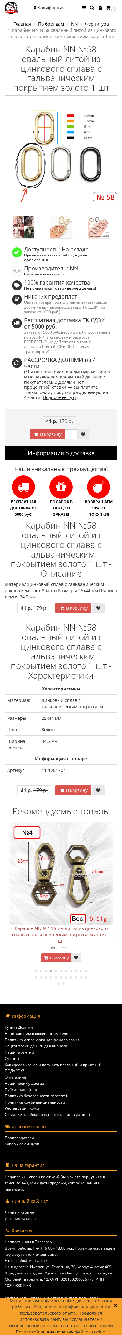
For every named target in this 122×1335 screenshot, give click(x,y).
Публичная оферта (22, 1089)
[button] (111, 8)
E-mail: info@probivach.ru (27, 1260)
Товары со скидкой (22, 1144)
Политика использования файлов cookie (42, 1039)
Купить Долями (19, 1027)
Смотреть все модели (44, 273)
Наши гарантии (19, 1052)
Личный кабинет (20, 1212)
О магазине (15, 1077)
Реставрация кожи (22, 1108)
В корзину (50, 434)
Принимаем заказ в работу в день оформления (55, 257)
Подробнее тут (58, 397)
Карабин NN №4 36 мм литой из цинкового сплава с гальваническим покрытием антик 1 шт (61, 934)
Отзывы (12, 1058)
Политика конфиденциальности (35, 1102)
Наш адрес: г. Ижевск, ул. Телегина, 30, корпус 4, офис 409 (58, 1266)
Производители (19, 1137)
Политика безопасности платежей (37, 1096)
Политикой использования (45, 1332)
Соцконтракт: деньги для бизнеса (36, 1046)
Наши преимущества (24, 1083)
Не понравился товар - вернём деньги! (60, 287)
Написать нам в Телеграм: (29, 1242)
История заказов (20, 1218)
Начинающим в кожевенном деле (36, 1033)
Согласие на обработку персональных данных (47, 1114)
